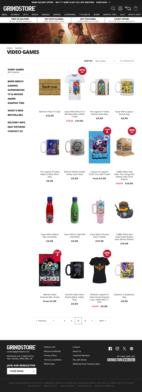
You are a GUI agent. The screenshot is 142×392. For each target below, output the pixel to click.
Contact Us (15, 131)
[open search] (113, 8)
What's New (134, 14)
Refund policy (34, 386)
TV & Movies (15, 94)
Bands (35, 14)
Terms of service (67, 386)
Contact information (104, 386)
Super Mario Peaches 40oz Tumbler (99, 235)
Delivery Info (16, 122)
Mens (4, 14)
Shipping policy (85, 386)
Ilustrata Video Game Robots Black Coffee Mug (74, 297)
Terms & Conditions (52, 360)
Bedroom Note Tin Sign (49, 111)
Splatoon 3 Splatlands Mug (124, 295)
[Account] (120, 8)
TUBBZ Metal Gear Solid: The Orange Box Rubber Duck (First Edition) (124, 176)
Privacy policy (50, 386)
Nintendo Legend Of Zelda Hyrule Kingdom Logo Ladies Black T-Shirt (99, 298)
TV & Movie (84, 14)
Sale (122, 14)
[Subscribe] (33, 371)
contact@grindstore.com (18, 351)
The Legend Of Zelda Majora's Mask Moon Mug (49, 174)
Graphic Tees (110, 14)
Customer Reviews (81, 355)
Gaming (57, 14)
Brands (46, 14)
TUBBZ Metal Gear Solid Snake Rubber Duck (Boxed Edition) (124, 237)
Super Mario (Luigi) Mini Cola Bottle (74, 235)
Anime (96, 14)
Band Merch (15, 81)
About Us (77, 351)
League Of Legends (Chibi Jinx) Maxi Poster (99, 173)
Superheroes (16, 90)
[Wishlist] (128, 8)
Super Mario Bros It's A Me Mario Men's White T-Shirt (74, 114)
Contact (76, 347)
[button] (135, 8)
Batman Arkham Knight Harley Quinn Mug (74, 173)
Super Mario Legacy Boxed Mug (124, 112)
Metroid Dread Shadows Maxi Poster (49, 295)
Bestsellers (15, 115)
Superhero (70, 14)
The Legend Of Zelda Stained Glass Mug (99, 112)
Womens (15, 14)
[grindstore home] (21, 347)
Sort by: (88, 61)
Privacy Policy (50, 355)
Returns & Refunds (52, 351)
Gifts (25, 14)
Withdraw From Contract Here (86, 364)
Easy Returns (16, 126)
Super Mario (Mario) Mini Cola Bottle (50, 235)
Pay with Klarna (80, 360)
